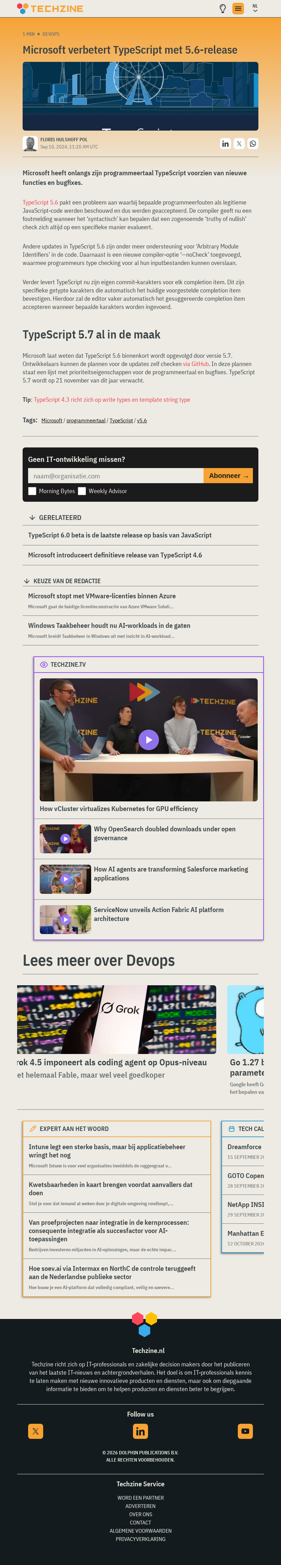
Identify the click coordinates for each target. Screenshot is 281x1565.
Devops (51, 34)
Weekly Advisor (108, 491)
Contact (140, 1522)
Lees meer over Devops (99, 959)
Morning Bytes (57, 491)
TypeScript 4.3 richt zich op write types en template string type (112, 399)
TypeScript (121, 420)
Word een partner (141, 1497)
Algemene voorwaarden (141, 1530)
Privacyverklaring (141, 1538)
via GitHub (196, 364)
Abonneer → (229, 475)
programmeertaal (86, 420)
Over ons (140, 1514)
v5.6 (142, 420)
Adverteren (140, 1505)
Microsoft (51, 420)
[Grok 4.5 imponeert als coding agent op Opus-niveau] (111, 1019)
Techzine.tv (68, 664)
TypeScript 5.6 (40, 202)
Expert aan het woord (74, 1129)
